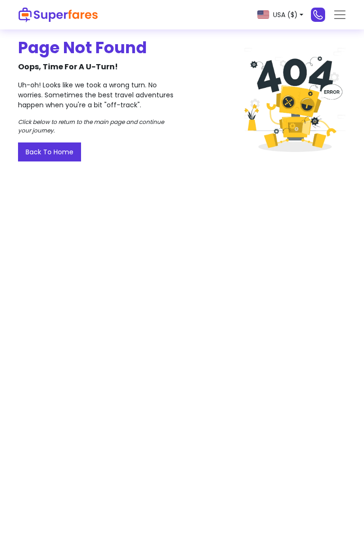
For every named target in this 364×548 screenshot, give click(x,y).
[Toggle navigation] (340, 15)
